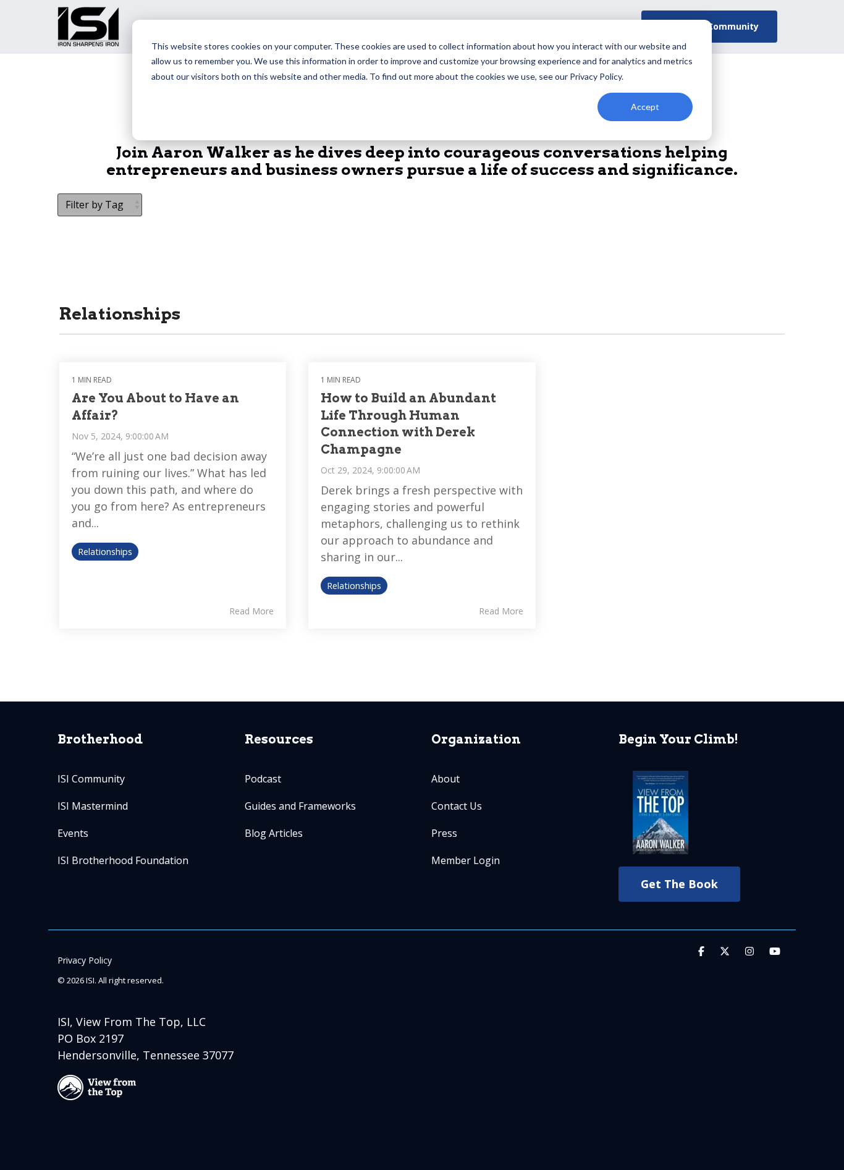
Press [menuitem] (444, 833)
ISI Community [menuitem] (91, 779)
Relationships (105, 551)
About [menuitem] (445, 779)
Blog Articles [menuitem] (274, 833)
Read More (251, 611)
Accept (645, 106)
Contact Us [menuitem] (456, 806)
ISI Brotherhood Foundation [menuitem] (122, 860)
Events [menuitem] (72, 833)
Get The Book (679, 883)
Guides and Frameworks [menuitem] (300, 806)
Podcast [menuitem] (263, 779)
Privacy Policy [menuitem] (84, 960)
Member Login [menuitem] (465, 860)
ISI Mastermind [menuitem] (92, 806)
